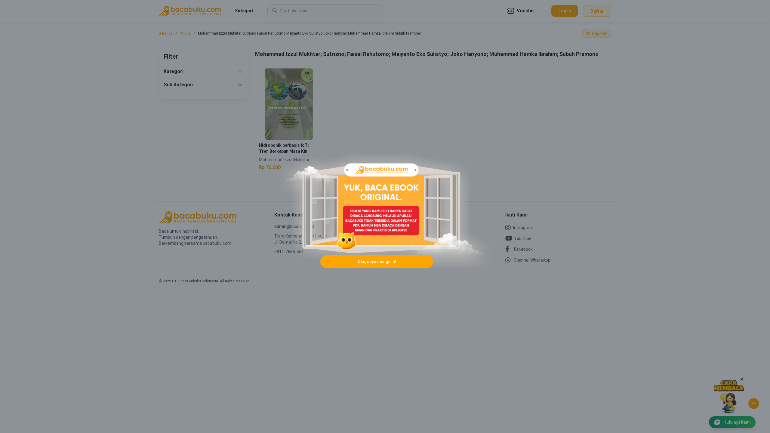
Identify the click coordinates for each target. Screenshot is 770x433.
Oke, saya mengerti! (377, 261)
